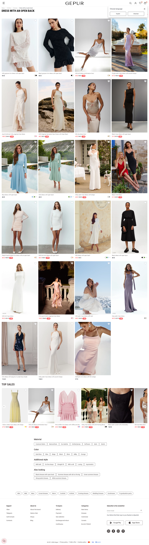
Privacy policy (64, 542)
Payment (59, 513)
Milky (75, 454)
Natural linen (53, 444)
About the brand (35, 509)
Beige (53, 454)
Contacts (9, 520)
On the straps (49, 464)
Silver (68, 454)
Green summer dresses (91, 474)
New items (84, 509)
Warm (54, 493)
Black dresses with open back (45, 474)
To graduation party (125, 493)
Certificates (59, 524)
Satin (95, 444)
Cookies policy (82, 542)
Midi (25, 493)
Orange (83, 454)
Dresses (83, 513)
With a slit (71, 464)
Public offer (72, 542)
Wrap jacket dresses (42, 478)
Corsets (83, 520)
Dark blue (39, 454)
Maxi (32, 493)
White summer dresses (59, 478)
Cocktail (62, 493)
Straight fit (60, 464)
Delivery (58, 509)
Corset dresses (43, 493)
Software (87, 444)
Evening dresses (83, 493)
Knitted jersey (76, 444)
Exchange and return (62, 520)
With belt (38, 464)
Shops (32, 517)
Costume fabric (40, 444)
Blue (46, 454)
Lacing (80, 464)
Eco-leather (64, 444)
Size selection (60, 517)
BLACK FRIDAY (86, 524)
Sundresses (111, 493)
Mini (18, 493)
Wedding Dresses (98, 493)
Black (61, 454)
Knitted (71, 493)
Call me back (10, 517)
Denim (103, 444)
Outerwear (84, 517)
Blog (31, 520)
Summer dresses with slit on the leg (69, 474)
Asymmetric (89, 464)
